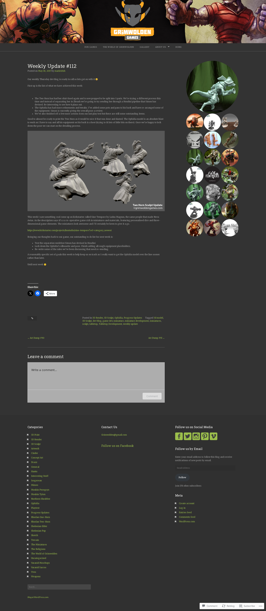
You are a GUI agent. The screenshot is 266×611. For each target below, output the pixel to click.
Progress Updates (133, 318)
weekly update (130, 324)
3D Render (97, 318)
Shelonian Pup (38, 531)
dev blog (97, 321)
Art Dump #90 (37, 338)
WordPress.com (187, 521)
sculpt (85, 324)
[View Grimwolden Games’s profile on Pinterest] (205, 436)
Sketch (34, 535)
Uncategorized (38, 558)
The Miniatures (39, 544)
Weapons (36, 576)
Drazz (34, 462)
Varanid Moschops (40, 563)
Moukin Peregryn (40, 490)
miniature (119, 321)
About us (160, 47)
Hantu (34, 471)
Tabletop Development (110, 324)
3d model (158, 318)
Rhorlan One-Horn (40, 517)
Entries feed (185, 512)
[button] (212, 87)
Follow (182, 477)
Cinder (34, 453)
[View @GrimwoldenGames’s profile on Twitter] (187, 436)
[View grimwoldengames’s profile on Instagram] (196, 436)
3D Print (35, 435)
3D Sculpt (108, 318)
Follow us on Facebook (117, 446)
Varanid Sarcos (38, 567)
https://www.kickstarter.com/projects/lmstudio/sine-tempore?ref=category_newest (70, 230)
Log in (182, 508)
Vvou (33, 572)
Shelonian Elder (39, 526)
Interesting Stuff (39, 476)
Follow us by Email (188, 449)
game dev (108, 321)
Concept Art (37, 457)
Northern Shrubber (40, 499)
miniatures (155, 321)
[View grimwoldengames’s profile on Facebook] (179, 436)
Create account (186, 503)
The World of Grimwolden (118, 47)
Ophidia (119, 318)
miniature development (137, 321)
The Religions (38, 549)
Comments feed (187, 517)
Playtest (35, 508)
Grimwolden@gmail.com (114, 435)
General (35, 467)
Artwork (35, 448)
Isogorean (36, 480)
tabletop (93, 324)
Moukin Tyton (38, 494)
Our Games (90, 47)
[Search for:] (59, 587)
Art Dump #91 (155, 338)
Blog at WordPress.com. (38, 597)
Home (179, 47)
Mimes (34, 485)
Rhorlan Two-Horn (40, 521)
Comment (152, 396)
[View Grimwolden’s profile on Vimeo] (213, 436)
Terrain (35, 540)
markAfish (60, 71)
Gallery (144, 47)
